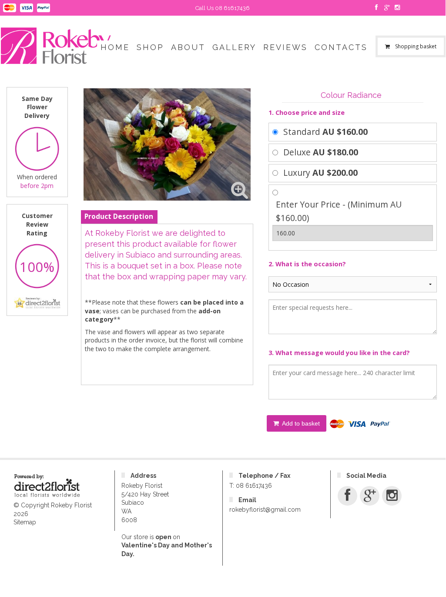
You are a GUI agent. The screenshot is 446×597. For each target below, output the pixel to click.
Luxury (320, 172)
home (115, 47)
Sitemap (24, 522)
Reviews (285, 47)
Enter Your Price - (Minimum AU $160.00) (339, 211)
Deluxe (320, 152)
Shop (150, 47)
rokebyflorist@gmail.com (265, 509)
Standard (325, 132)
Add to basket (300, 423)
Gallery (234, 47)
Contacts (341, 47)
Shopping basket (415, 46)
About (188, 47)
